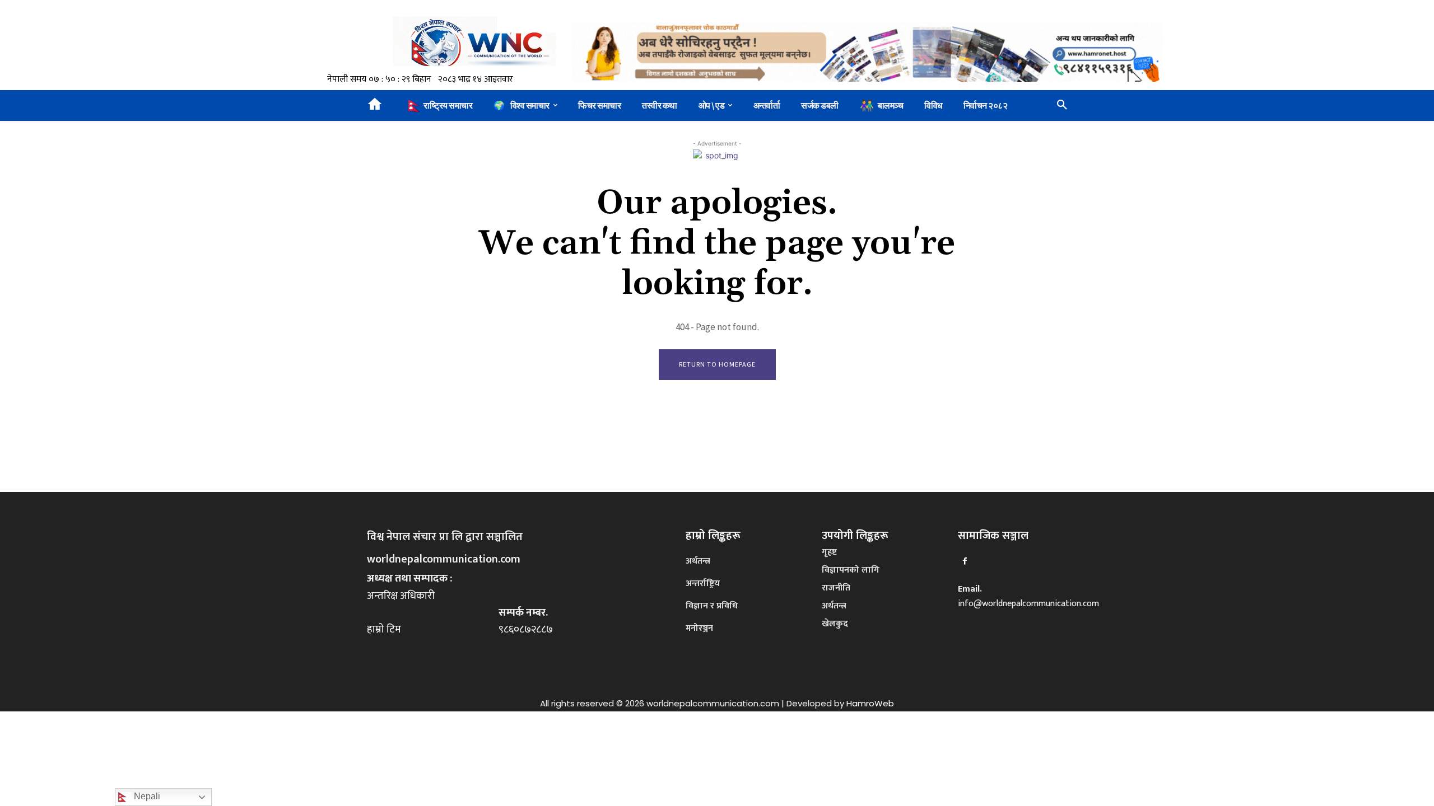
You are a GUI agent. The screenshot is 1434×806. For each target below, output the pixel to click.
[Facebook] (965, 561)
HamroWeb (870, 703)
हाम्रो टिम (384, 629)
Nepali (146, 796)
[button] (1062, 105)
